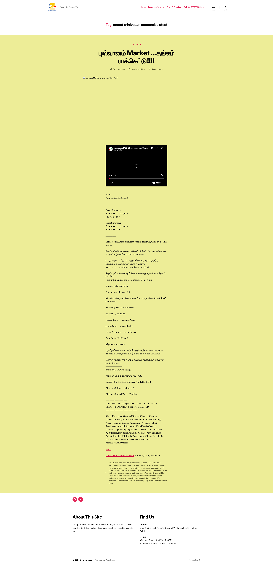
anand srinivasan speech (146, 476)
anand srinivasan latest (135, 473)
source (108, 449)
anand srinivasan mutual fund (125, 476)
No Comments (157, 69)
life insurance (151, 478)
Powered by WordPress (105, 560)
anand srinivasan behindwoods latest (136, 465)
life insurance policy (140, 481)
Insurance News (155, 7)
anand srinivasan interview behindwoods (146, 470)
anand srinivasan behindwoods (135, 463)
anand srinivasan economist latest (151, 468)
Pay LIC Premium (174, 7)
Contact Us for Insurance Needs (120, 455)
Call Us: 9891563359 (193, 7)
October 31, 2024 (138, 69)
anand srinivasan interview (119, 470)
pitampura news (155, 481)
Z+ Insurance (120, 69)
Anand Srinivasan (115, 463)
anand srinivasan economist (126, 468)
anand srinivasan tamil (136, 478)
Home (143, 7)
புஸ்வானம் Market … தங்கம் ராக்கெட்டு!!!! (136, 57)
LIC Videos (136, 45)
